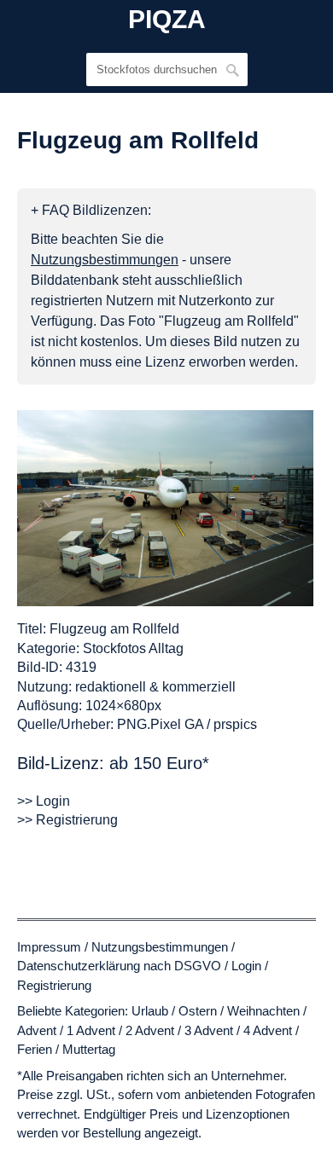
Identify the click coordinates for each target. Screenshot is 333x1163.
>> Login (43, 801)
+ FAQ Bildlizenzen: (91, 210)
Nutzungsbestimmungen (159, 947)
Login (246, 965)
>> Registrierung (67, 820)
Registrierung (54, 985)
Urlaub (149, 1011)
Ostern (197, 1011)
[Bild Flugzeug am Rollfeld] (165, 508)
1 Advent (91, 1030)
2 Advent (150, 1030)
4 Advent (267, 1030)
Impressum (49, 947)
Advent (36, 1030)
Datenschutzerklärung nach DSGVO (119, 965)
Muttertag (88, 1049)
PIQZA (167, 19)
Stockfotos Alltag (133, 648)
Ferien (34, 1049)
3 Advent (208, 1030)
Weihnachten (263, 1011)
